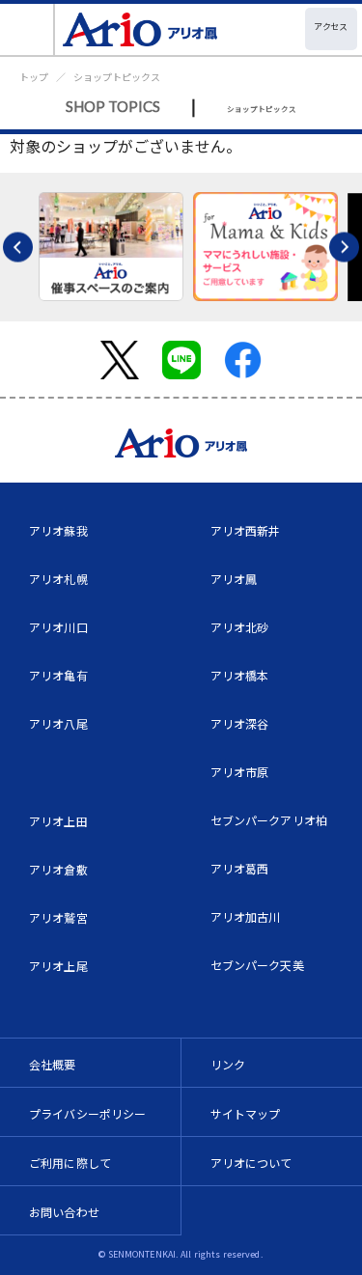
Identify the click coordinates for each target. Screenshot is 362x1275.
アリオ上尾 (58, 965)
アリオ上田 (58, 821)
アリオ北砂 (239, 627)
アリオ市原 (239, 771)
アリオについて (251, 1162)
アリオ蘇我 (58, 530)
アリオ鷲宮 (58, 917)
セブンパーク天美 (257, 964)
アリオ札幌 (58, 578)
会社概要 (52, 1064)
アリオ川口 (58, 627)
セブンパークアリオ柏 (269, 820)
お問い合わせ (64, 1212)
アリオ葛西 (239, 868)
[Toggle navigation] (27, 29)
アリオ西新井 (245, 530)
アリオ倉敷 (58, 869)
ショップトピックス (116, 76)
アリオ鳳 (234, 578)
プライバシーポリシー (88, 1113)
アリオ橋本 (239, 675)
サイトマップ (245, 1113)
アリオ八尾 (58, 723)
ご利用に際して (70, 1162)
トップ (33, 76)
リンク (227, 1064)
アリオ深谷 (239, 723)
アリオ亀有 (58, 675)
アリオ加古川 (245, 916)
